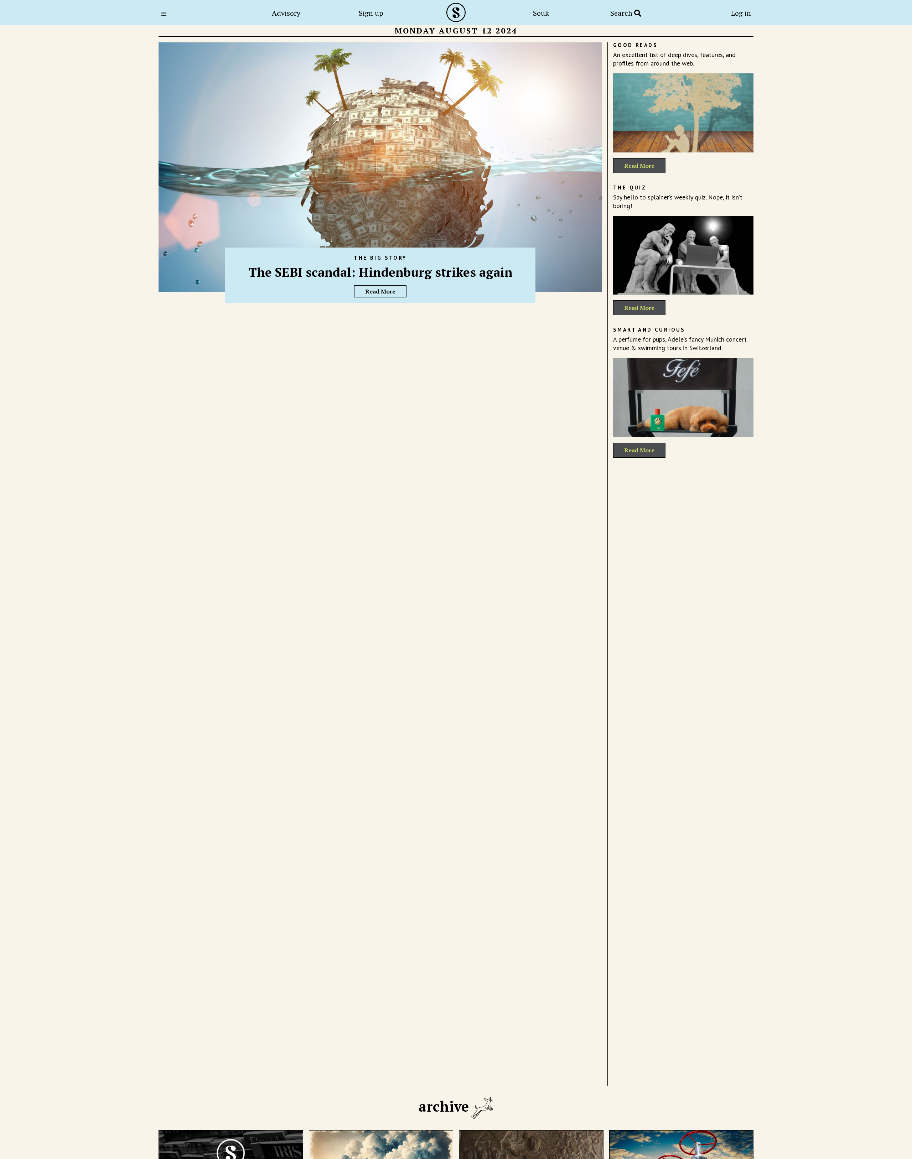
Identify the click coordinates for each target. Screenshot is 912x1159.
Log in (741, 13)
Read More (380, 291)
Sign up (371, 13)
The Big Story (380, 257)
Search (622, 13)
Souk (541, 13)
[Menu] (166, 14)
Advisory (286, 13)
